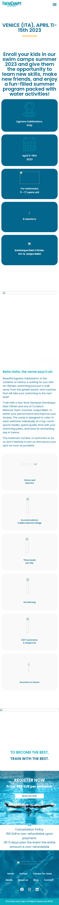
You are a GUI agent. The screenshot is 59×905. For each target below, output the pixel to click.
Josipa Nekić (33, 254)
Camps (23, 873)
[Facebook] (22, 889)
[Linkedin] (37, 889)
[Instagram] (29, 889)
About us (23, 880)
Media (9, 880)
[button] (54, 4)
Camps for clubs (42, 873)
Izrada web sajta (17, 901)
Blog (35, 880)
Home (10, 873)
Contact (48, 880)
